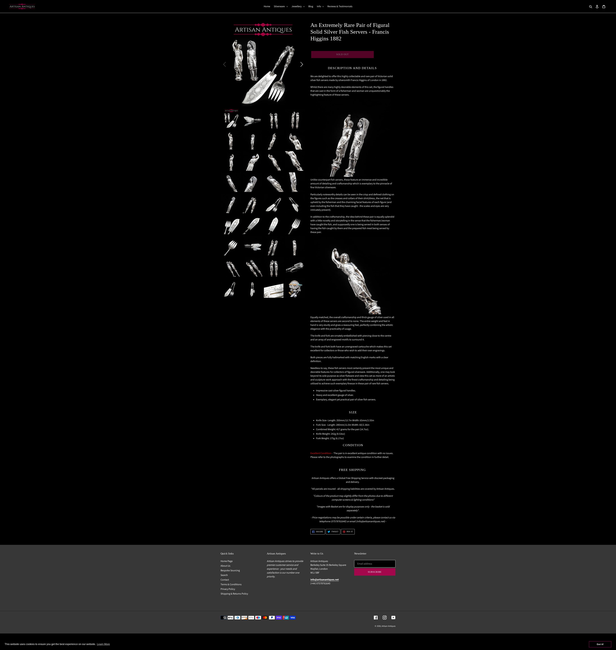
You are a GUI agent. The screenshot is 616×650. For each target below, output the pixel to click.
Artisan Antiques (388, 626)
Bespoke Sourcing (230, 570)
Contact (225, 579)
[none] (231, 119)
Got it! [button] (600, 644)
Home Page (227, 561)
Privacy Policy (228, 589)
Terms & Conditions (231, 584)
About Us (225, 565)
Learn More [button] (103, 644)
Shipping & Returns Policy (234, 593)
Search (224, 575)
